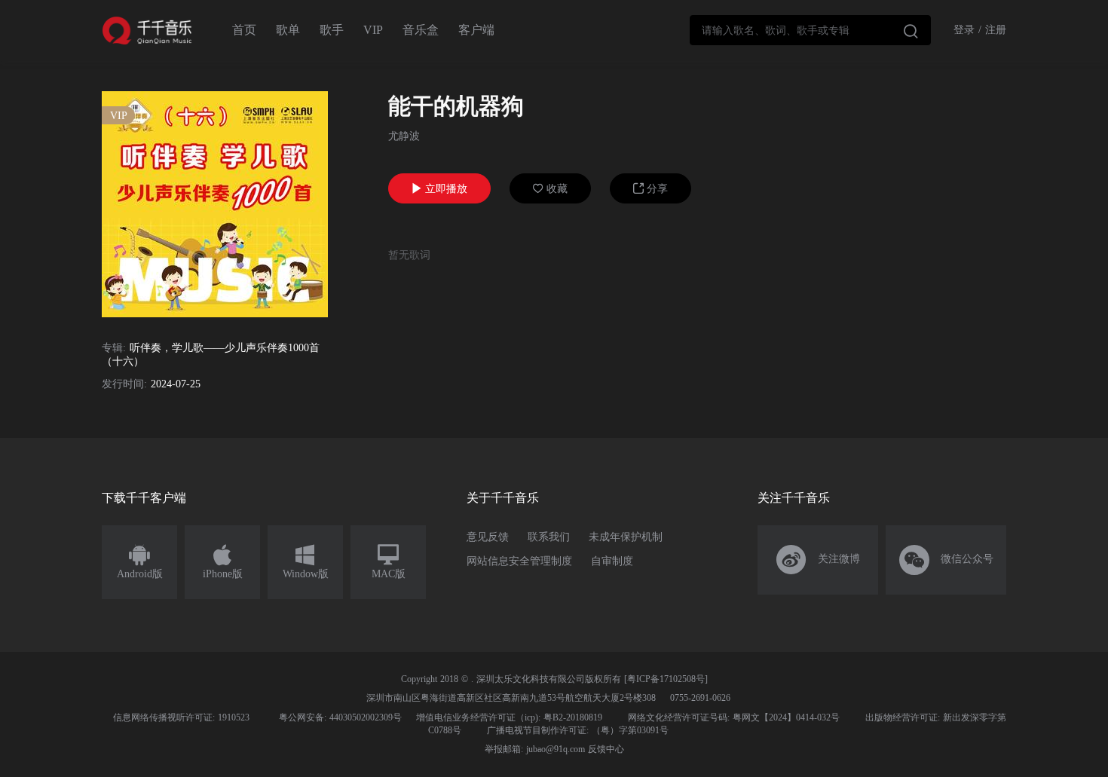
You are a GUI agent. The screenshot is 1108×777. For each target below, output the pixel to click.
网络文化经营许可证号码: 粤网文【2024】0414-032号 (734, 717)
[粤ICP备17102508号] (666, 679)
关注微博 (818, 560)
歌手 (332, 29)
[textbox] (810, 30)
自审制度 (612, 561)
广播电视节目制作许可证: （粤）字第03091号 (578, 730)
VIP (373, 29)
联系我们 (549, 537)
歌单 (288, 29)
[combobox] (810, 30)
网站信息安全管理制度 (519, 561)
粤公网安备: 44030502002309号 (340, 717)
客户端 (476, 29)
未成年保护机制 (626, 537)
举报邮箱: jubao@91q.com (535, 749)
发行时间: (124, 384)
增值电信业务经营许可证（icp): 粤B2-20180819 (509, 717)
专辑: (114, 347)
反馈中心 (606, 749)
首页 (244, 29)
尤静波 (404, 136)
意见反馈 (488, 537)
